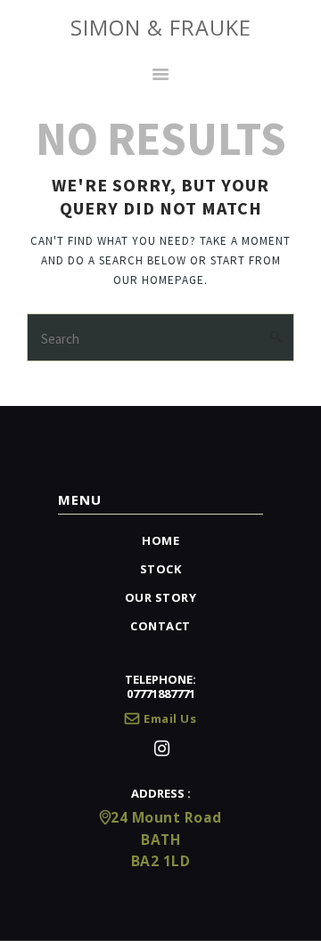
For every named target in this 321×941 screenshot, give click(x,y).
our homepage (158, 280)
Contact (160, 626)
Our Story (161, 597)
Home (160, 540)
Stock (161, 569)
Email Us (170, 718)
